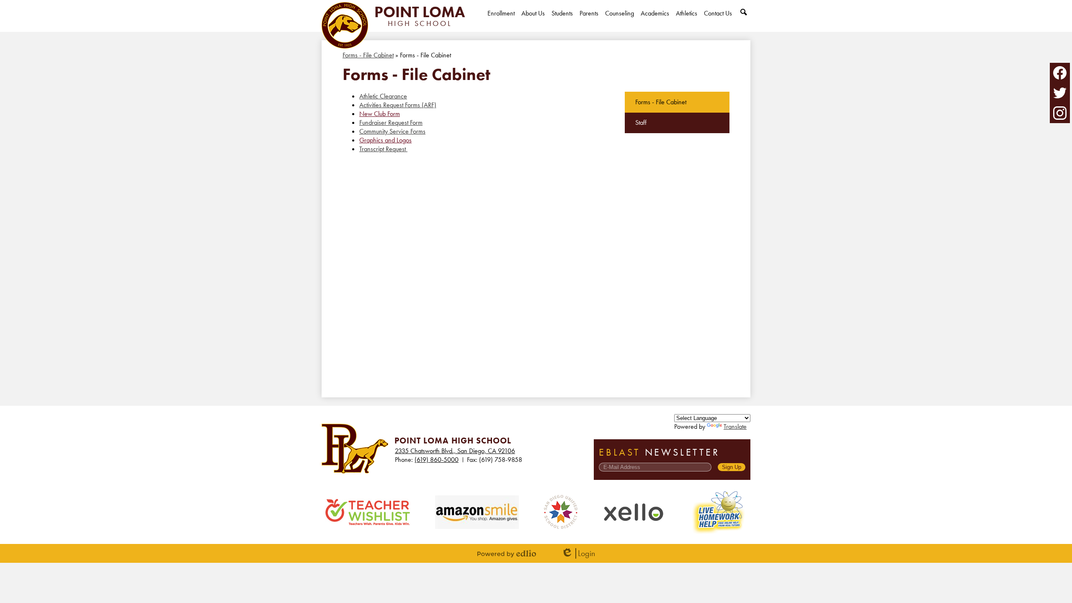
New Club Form (379, 113)
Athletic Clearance (383, 96)
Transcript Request (383, 148)
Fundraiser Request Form (391, 122)
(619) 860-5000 (437, 459)
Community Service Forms (392, 131)
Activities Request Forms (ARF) (397, 104)
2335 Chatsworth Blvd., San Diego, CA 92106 (455, 450)
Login (578, 553)
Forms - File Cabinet (368, 55)
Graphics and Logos (385, 140)
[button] (533, 20)
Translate (735, 426)
